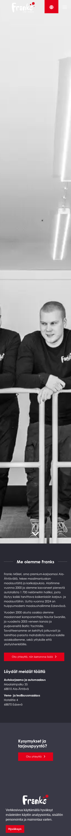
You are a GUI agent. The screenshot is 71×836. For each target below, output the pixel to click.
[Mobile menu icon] (64, 7)
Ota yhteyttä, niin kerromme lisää (32, 656)
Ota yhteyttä (34, 756)
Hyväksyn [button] (14, 828)
